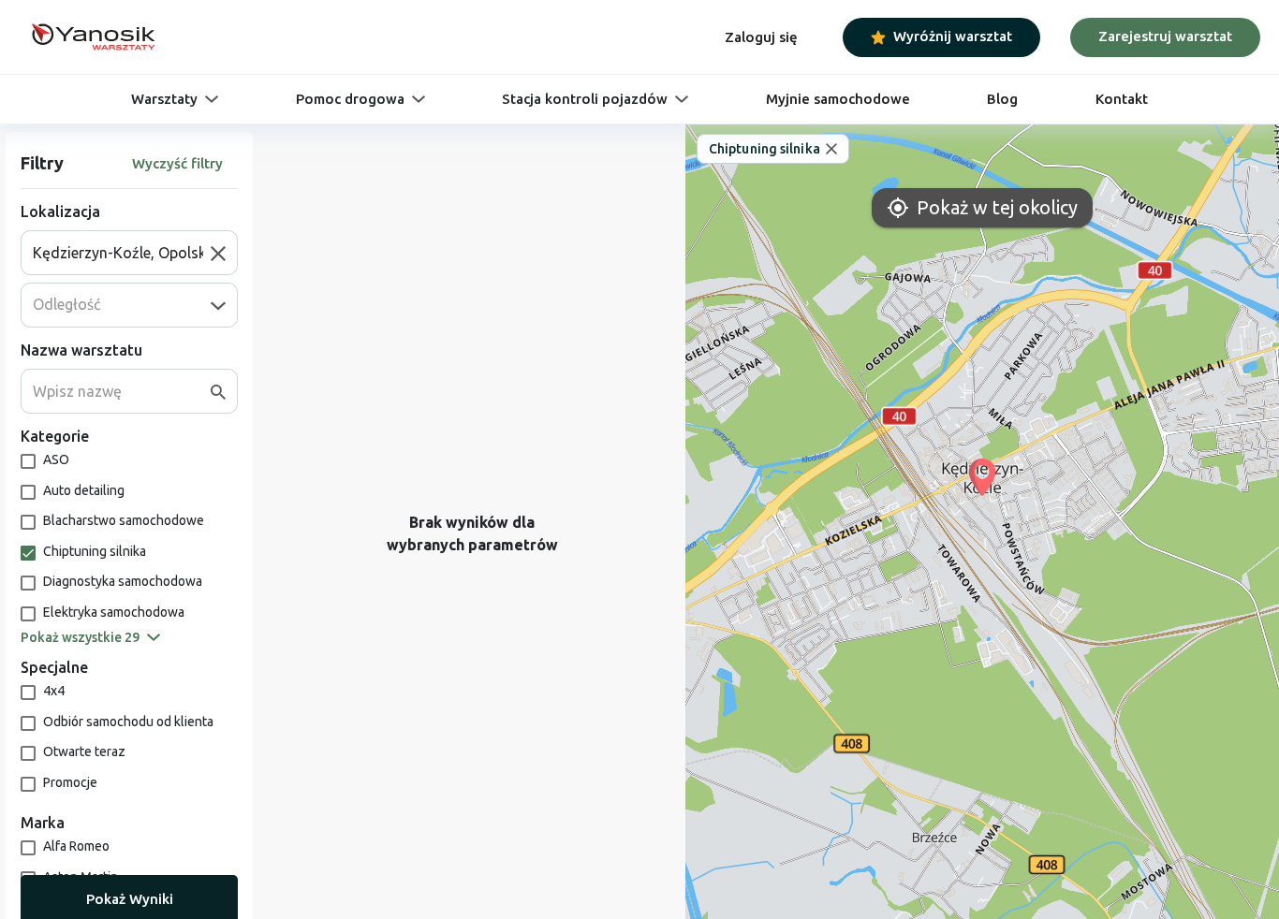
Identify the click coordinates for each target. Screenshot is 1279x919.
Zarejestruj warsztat (1165, 36)
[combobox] (122, 252)
